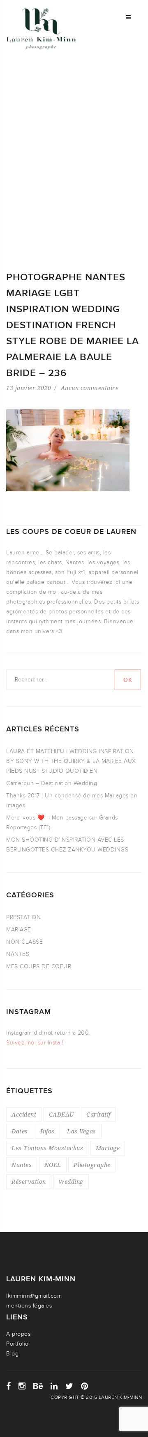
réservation (29, 1181)
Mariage (108, 1148)
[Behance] (38, 1386)
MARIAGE (18, 929)
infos (47, 1131)
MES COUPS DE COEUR (38, 966)
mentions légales (29, 1305)
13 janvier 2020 (28, 388)
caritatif (98, 1114)
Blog (12, 1353)
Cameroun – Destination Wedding (51, 783)
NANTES (17, 954)
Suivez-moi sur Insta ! (34, 1042)
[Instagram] (22, 1386)
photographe (92, 1165)
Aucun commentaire (90, 388)
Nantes (22, 1165)
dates (20, 1131)
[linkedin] (54, 1386)
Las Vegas (81, 1131)
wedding (70, 1181)
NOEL (52, 1165)
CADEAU (61, 1114)
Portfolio (17, 1343)
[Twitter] (69, 1386)
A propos (18, 1333)
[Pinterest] (84, 1386)
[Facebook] (8, 1386)
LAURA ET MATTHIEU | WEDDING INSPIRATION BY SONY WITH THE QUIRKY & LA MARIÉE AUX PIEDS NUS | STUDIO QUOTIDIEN (71, 761)
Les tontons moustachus (47, 1148)
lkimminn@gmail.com (34, 1295)
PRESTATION (23, 917)
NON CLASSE (24, 941)
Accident (24, 1114)
